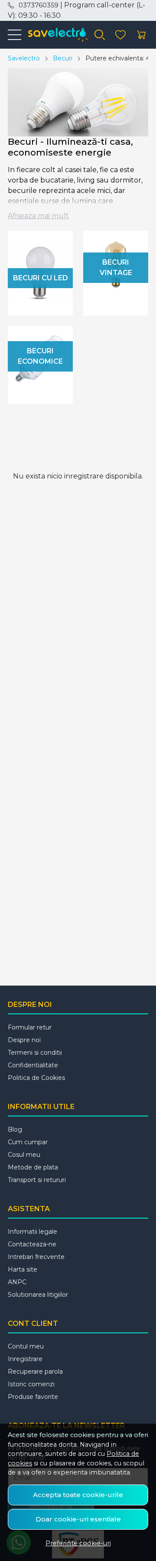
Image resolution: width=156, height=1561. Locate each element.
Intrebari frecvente (36, 1257)
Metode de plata (33, 1167)
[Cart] (141, 35)
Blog (15, 1129)
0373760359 (38, 5)
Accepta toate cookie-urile (78, 1495)
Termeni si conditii (35, 1052)
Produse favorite (33, 1397)
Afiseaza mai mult (38, 216)
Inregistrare (25, 1359)
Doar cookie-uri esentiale (78, 1519)
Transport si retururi (37, 1180)
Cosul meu (24, 1155)
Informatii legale (32, 1232)
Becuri (62, 58)
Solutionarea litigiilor (38, 1295)
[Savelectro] (54, 35)
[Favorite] (120, 35)
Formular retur (30, 1027)
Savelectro (24, 58)
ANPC (17, 1282)
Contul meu (26, 1346)
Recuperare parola (35, 1371)
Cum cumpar (28, 1142)
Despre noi (24, 1040)
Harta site (22, 1269)
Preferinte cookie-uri (78, 1543)
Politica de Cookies (36, 1078)
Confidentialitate (33, 1065)
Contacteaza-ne (32, 1244)
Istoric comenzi (31, 1384)
